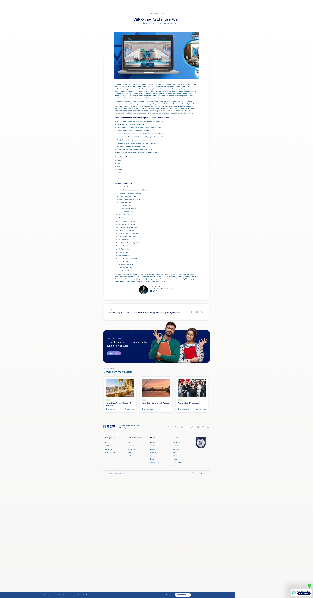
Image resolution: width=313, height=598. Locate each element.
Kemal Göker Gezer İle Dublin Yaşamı (155, 403)
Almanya (153, 456)
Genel (162, 13)
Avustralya (153, 452)
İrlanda (152, 459)
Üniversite (130, 446)
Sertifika (130, 456)
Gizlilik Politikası (178, 462)
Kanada (152, 449)
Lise (128, 442)
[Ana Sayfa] (151, 13)
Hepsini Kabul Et (182, 594)
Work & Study (109, 449)
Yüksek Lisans (131, 449)
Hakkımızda (176, 442)
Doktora (129, 452)
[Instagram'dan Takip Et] (182, 427)
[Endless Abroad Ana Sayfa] (109, 426)
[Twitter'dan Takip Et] (192, 427)
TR (203, 473)
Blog (156, 13)
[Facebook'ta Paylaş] (192, 312)
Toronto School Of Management (189, 403)
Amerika (152, 446)
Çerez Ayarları (170, 594)
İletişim (175, 459)
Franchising (176, 446)
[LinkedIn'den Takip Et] (198, 427)
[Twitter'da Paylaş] (202, 312)
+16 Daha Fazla (155, 462)
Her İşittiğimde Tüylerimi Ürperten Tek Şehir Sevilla (119, 404)
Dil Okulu (107, 442)
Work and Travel (110, 452)
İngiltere (152, 442)
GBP (194, 473)
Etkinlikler (176, 456)
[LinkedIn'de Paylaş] (197, 312)
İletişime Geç (114, 353)
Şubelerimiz (176, 449)
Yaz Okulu (108, 446)
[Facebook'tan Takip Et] (187, 427)
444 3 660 (170, 427)
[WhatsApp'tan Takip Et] (208, 427)
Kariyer (175, 466)
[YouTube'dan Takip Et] (203, 427)
